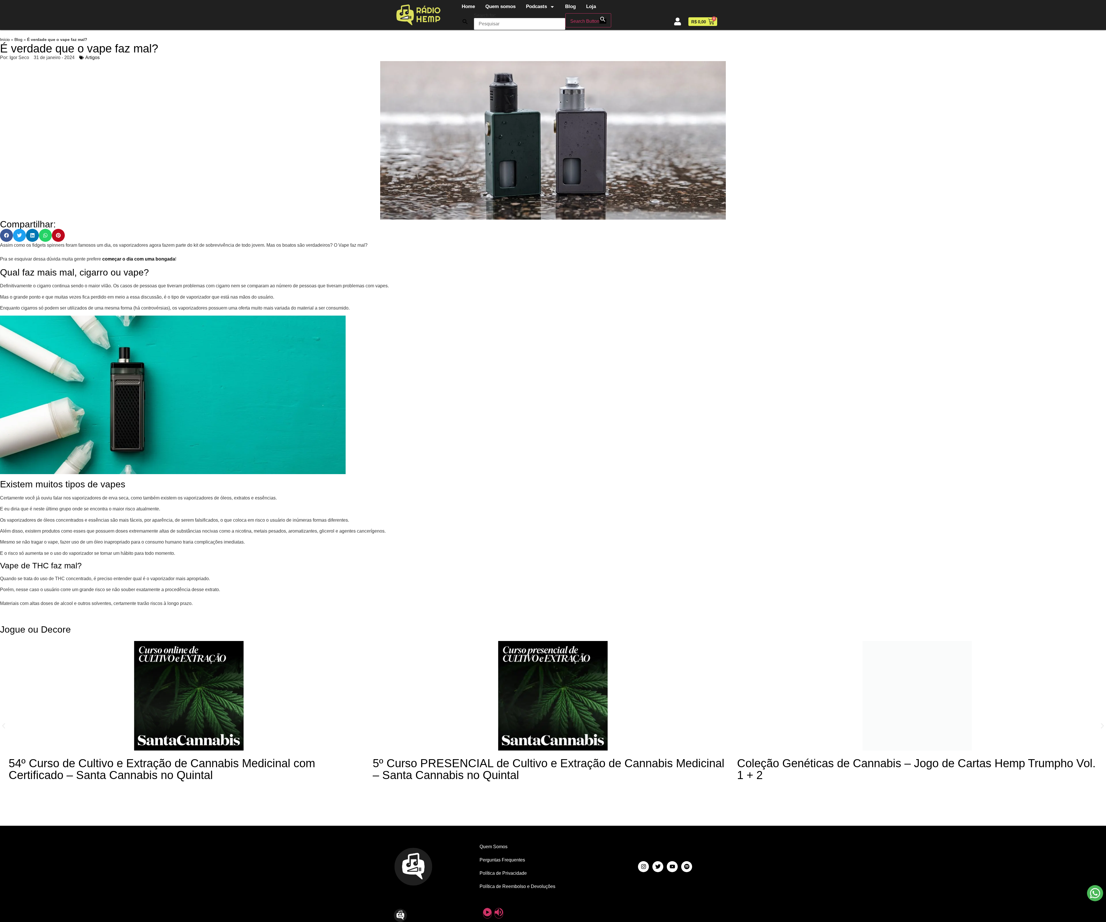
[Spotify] (686, 866)
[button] (465, 21)
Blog (570, 6)
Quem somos (500, 6)
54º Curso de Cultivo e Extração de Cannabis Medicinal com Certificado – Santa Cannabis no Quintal (162, 769)
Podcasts (536, 6)
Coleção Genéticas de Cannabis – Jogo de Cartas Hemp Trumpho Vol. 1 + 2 (916, 769)
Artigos (92, 57)
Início (5, 39)
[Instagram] (643, 866)
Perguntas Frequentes (502, 859)
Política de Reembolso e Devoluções (517, 886)
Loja (591, 6)
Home (468, 6)
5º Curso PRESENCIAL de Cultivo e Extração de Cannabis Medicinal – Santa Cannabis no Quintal (548, 769)
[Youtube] (672, 866)
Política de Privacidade (503, 873)
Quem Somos (493, 846)
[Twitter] (657, 866)
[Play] (487, 913)
